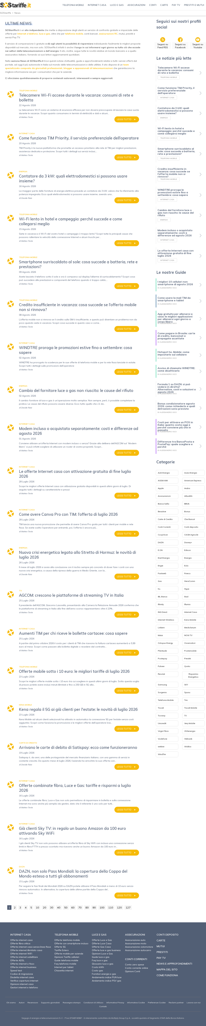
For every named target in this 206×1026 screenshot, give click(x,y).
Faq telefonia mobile (65, 963)
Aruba (187, 488)
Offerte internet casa (21, 940)
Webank (188, 739)
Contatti (103, 1006)
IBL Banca (162, 596)
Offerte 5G (60, 946)
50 (65, 907)
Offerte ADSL (17, 960)
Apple (161, 488)
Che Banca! (189, 519)
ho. (159, 589)
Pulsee (161, 666)
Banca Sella (163, 504)
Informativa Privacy (115, 1002)
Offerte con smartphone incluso (71, 943)
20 (44, 907)
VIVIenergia (189, 731)
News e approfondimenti (174, 963)
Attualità (188, 496)
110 (110, 907)
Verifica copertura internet (24, 980)
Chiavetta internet (63, 970)
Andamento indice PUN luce (107, 977)
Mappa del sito (167, 969)
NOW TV (188, 635)
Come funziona (167, 975)
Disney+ (188, 542)
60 (73, 907)
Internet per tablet (63, 967)
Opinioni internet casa (21, 984)
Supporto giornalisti (50, 1002)
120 (119, 907)
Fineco (187, 573)
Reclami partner (176, 1002)
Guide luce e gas (100, 957)
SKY (186, 684)
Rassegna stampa (71, 1002)
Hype (186, 589)
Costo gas (97, 970)
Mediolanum (190, 627)
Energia (188, 558)
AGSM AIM (163, 480)
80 (87, 907)
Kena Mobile (190, 620)
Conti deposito (191, 527)
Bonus (187, 511)
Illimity (161, 604)
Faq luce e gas (100, 960)
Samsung (162, 684)
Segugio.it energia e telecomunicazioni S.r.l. (42, 1018)
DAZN (161, 542)
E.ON (160, 550)
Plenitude (162, 651)
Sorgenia (162, 692)
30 (51, 907)
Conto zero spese (134, 964)
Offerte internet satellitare (24, 957)
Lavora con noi (194, 1002)
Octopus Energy (165, 643)
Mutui (160, 635)
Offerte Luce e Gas (102, 940)
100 (102, 907)
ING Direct (162, 612)
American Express (192, 480)
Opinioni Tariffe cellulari (66, 957)
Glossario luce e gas (102, 963)
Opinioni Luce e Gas (102, 953)
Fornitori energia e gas (104, 973)
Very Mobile (189, 723)
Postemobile (190, 651)
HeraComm (189, 581)
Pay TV (161, 957)
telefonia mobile (74, 33)
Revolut (161, 674)
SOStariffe (5, 12)
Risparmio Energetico (193, 675)
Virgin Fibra (163, 731)
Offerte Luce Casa (101, 943)
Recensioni (33, 1002)
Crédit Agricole (191, 534)
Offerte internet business (23, 967)
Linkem (161, 627)
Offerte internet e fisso (22, 963)
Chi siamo (11, 1002)
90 (94, 907)
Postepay (162, 658)
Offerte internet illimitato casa (26, 950)
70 (80, 907)
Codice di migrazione (21, 973)
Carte (161, 940)
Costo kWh (98, 967)
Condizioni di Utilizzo (93, 1002)
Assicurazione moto (135, 943)
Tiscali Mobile (190, 708)
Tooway (161, 715)
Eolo (186, 565)
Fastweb (162, 573)
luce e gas (44, 33)
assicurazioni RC (108, 33)
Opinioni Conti (132, 971)
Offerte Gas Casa (101, 946)
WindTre (162, 754)
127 (128, 907)
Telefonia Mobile (166, 700)
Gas (160, 581)
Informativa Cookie (136, 1002)
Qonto (187, 666)
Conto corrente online (136, 968)
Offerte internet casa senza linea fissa (30, 946)
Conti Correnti (164, 527)
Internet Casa (190, 612)
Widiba (187, 746)
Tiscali (161, 708)
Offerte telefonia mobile (67, 940)
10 (37, 907)
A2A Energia (164, 473)
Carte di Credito (165, 519)
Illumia (187, 604)
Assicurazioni (164, 496)
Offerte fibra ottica (20, 943)
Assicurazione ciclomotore (139, 946)
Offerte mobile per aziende (68, 953)
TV (185, 715)
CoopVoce (163, 534)
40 (58, 907)
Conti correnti (136, 959)
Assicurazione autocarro (138, 950)
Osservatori (189, 643)
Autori (21, 1002)
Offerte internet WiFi (21, 953)
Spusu (187, 692)
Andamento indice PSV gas (106, 980)
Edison (187, 550)
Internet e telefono (27, 33)
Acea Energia (190, 473)
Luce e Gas (99, 934)
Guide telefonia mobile (66, 960)
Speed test (16, 970)
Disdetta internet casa (22, 977)
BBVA (186, 504)
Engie (160, 565)
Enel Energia (164, 558)
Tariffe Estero (61, 950)
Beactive (162, 511)
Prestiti (187, 658)
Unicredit (162, 723)
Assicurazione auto (135, 940)
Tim (186, 700)
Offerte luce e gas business (106, 950)
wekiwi (161, 746)
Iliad (186, 596)
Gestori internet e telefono (24, 987)
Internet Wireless (166, 620)
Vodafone (162, 739)
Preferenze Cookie (157, 1002)
